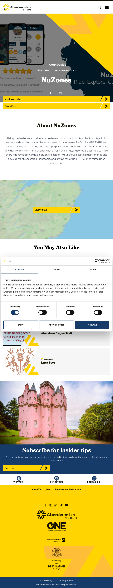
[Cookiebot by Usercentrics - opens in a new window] (97, 261)
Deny (20, 324)
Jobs (48, 489)
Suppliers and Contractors (68, 489)
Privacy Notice (66, 580)
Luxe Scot (48, 362)
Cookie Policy (46, 580)
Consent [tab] (19, 269)
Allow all (92, 324)
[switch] (42, 312)
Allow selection (57, 324)
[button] (107, 7)
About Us (36, 489)
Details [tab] (56, 269)
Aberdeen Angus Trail (56, 333)
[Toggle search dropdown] (99, 7)
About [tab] (93, 269)
